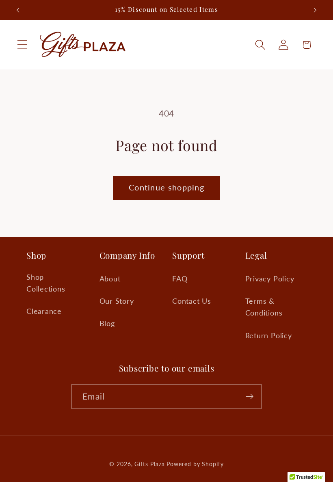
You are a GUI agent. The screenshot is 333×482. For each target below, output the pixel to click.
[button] (22, 44)
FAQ (179, 278)
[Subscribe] (249, 396)
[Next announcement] (315, 10)
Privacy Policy (269, 278)
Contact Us (191, 300)
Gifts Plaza (149, 463)
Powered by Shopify (194, 463)
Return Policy (268, 335)
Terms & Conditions (264, 306)
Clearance (44, 311)
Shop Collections (45, 282)
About (110, 278)
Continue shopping (166, 187)
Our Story (116, 300)
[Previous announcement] (18, 10)
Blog (107, 323)
